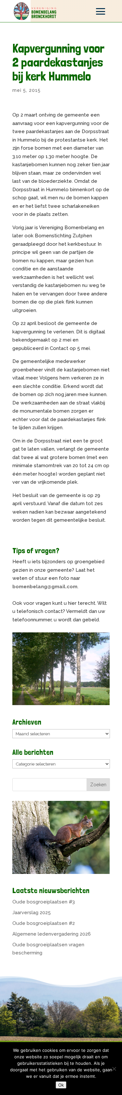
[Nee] (114, 1068)
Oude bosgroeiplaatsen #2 (43, 923)
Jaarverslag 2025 (31, 912)
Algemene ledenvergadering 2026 (51, 934)
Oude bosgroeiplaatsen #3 (43, 902)
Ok (61, 1085)
